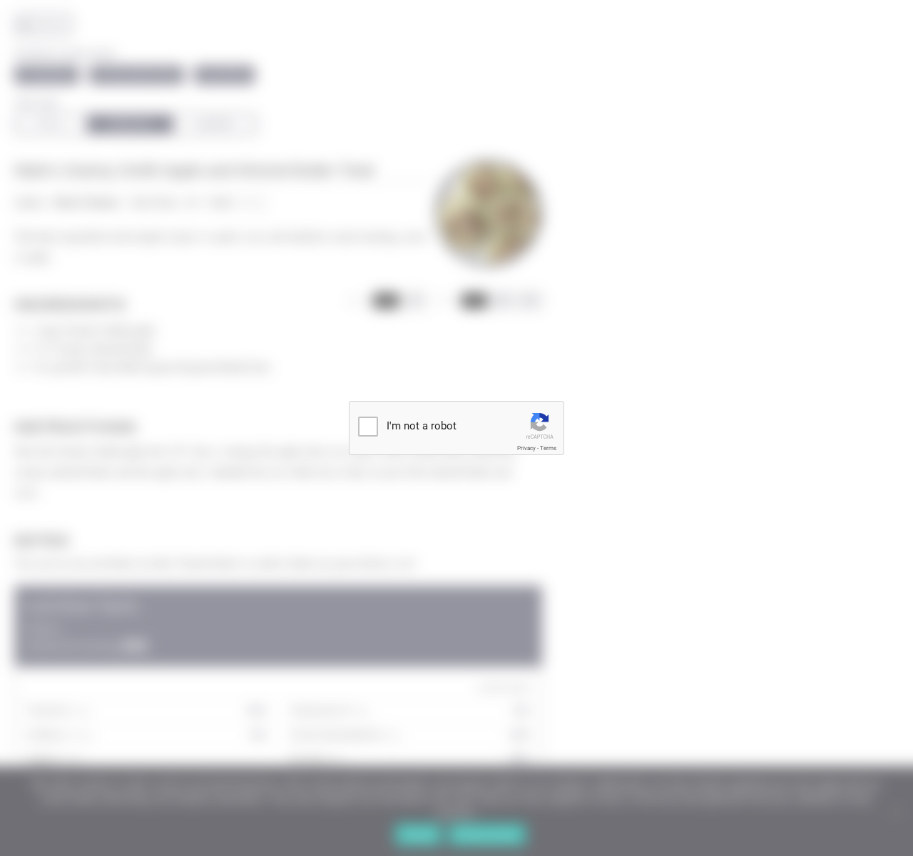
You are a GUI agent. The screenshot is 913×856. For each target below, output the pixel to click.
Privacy (526, 448)
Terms (548, 448)
